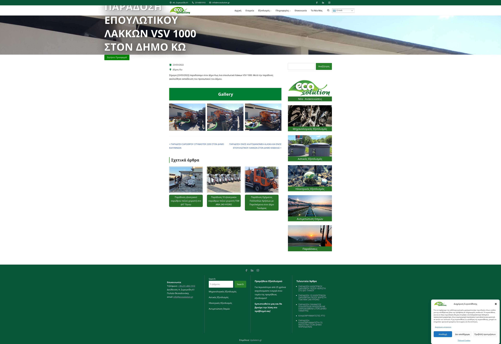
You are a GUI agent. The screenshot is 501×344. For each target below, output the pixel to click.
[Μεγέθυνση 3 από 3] (278, 107)
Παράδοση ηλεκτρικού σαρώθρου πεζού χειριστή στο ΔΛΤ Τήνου (186, 201)
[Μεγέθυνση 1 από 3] (202, 107)
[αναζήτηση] (328, 10)
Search (212, 278)
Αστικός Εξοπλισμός (310, 159)
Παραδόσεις (310, 249)
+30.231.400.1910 (186, 286)
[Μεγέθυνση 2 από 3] (240, 107)
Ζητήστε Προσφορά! (117, 57)
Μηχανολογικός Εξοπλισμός (310, 129)
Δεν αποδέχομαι (462, 334)
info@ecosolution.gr (221, 2)
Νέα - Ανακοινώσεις (310, 99)
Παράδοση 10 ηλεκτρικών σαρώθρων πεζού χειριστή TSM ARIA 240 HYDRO (223, 201)
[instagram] (329, 3)
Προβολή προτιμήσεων (485, 334)
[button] (495, 304)
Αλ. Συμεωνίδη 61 (180, 2)
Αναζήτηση (323, 66)
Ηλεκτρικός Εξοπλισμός (310, 189)
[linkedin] (323, 3)
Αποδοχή (443, 334)
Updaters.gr (256, 340)
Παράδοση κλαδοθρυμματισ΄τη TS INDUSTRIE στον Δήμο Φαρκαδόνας (310, 323)
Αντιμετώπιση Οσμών (310, 219)
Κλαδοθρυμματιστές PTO (311, 315)
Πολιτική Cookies (464, 340)
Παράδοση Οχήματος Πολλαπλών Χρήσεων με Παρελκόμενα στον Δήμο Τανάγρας (312, 307)
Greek (339, 10)
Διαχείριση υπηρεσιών (443, 327)
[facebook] (316, 3)
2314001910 (200, 2)
